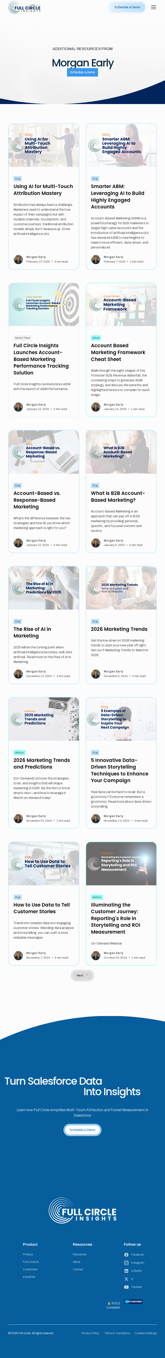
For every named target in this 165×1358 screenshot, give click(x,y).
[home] (24, 7)
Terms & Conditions (117, 1333)
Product (28, 1254)
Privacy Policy (90, 1333)
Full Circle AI (31, 1261)
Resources (79, 1254)
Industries (29, 1276)
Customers (30, 1269)
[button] (153, 7)
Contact (78, 1269)
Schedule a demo (82, 72)
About (76, 1261)
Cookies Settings (146, 1333)
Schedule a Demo (127, 7)
